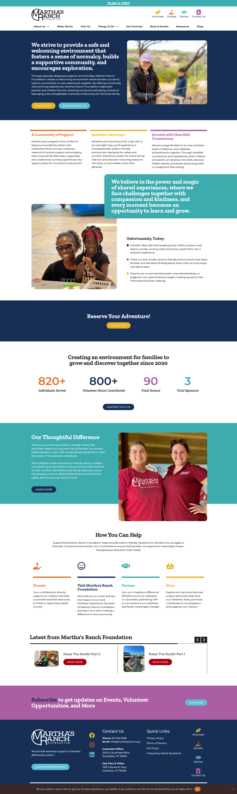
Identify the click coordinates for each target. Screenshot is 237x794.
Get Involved (134, 26)
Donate (171, 16)
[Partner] (184, 12)
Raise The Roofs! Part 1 (167, 654)
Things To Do (106, 26)
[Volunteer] (158, 12)
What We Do (65, 26)
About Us (39, 26)
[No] (233, 789)
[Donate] (171, 12)
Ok (197, 789)
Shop (200, 26)
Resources (182, 26)
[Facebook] (92, 735)
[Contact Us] (198, 12)
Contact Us (199, 16)
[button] (197, 640)
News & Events (159, 26)
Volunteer (158, 16)
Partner (184, 16)
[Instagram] (92, 745)
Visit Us (85, 26)
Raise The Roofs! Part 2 (81, 654)
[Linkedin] (92, 754)
